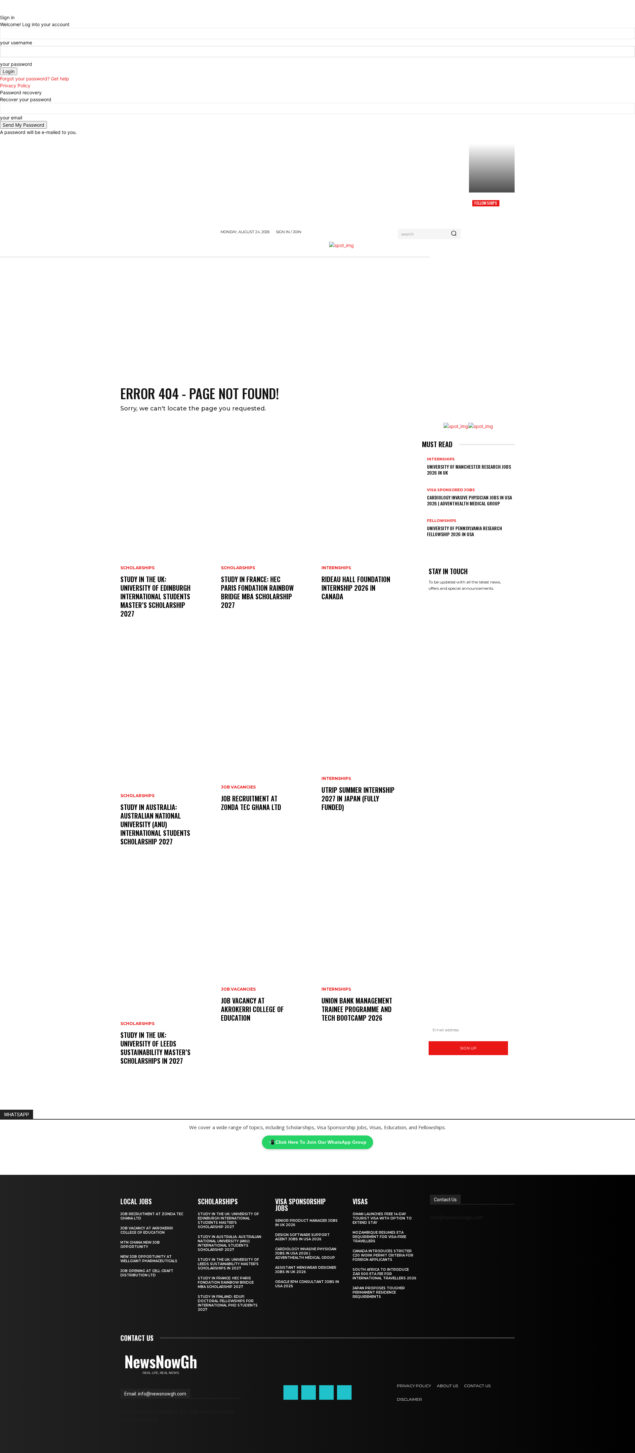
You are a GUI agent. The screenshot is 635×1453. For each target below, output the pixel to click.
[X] (326, 1392)
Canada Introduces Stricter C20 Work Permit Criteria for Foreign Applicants (383, 1255)
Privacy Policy (15, 85)
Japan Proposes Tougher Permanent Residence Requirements (379, 1292)
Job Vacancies (238, 787)
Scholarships (137, 568)
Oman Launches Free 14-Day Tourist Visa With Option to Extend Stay (382, 1218)
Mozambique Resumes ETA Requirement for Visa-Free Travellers (379, 1236)
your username (16, 42)
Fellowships (485, 203)
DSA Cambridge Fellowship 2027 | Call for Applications (489, 220)
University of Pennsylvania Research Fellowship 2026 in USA (464, 531)
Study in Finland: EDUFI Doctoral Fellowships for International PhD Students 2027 (228, 1303)
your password (16, 64)
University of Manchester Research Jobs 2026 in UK (469, 469)
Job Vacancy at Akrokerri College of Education (252, 1009)
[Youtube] (344, 1392)
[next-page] (427, 544)
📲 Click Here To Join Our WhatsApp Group (317, 1142)
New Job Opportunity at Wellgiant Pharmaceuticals (148, 1259)
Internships (336, 568)
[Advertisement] (317, 322)
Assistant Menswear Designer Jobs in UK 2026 (305, 1269)
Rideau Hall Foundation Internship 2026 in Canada (355, 587)
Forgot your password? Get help (34, 78)
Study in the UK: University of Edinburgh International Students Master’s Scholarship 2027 (155, 596)
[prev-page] (424, 544)
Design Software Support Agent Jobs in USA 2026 (302, 1237)
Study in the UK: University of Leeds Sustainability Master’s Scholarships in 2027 (155, 1048)
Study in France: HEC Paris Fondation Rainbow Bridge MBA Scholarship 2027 (257, 592)
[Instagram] (308, 1392)
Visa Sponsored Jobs (451, 490)
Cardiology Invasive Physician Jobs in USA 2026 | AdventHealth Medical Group (469, 500)
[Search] (454, 234)
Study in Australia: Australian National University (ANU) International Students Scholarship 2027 (155, 824)
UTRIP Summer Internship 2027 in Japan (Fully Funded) (358, 798)
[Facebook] (290, 1392)
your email (11, 117)
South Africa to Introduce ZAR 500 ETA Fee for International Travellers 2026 (384, 1273)
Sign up (468, 1048)
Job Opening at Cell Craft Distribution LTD (146, 1273)
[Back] (2, 10)
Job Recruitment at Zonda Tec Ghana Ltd (251, 802)
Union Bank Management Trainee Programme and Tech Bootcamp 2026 (356, 1009)
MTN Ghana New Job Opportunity (140, 1244)
